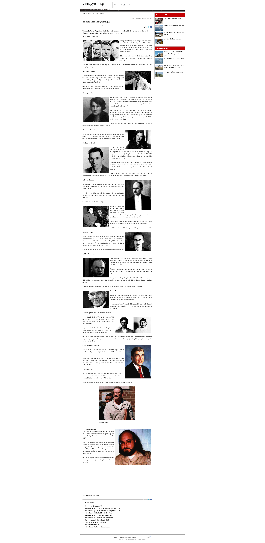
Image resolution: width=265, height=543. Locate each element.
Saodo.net (141, 537)
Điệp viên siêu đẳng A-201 (93, 524)
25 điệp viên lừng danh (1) (93, 506)
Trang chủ (85, 10)
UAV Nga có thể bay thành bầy (172, 39)
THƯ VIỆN (170, 10)
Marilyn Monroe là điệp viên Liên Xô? (97, 520)
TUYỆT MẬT (116, 10)
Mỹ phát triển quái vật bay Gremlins (174, 25)
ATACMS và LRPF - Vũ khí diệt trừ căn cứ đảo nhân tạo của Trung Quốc (173, 53)
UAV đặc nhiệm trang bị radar (172, 18)
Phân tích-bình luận (162, 48)
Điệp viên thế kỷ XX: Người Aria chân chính (99, 517)
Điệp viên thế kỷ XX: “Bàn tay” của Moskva (98, 515)
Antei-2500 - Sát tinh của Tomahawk (174, 72)
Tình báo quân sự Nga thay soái (95, 522)
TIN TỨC (92, 10)
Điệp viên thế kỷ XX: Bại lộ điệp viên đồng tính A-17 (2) (102, 508)
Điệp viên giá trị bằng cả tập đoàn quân (97, 527)
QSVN (162, 10)
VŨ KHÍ (107, 10)
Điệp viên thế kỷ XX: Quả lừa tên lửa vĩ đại (98, 513)
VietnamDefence (88, 31)
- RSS (147, 537)
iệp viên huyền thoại (137, 18)
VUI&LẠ (135, 10)
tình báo (144, 18)
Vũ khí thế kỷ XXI (161, 15)
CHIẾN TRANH (144, 10)
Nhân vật (102, 13)
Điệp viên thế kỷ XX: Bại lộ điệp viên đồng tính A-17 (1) (102, 511)
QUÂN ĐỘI (155, 10)
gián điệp (149, 18)
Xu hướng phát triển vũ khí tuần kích (174, 58)
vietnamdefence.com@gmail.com (128, 537)
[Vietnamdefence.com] (94, 5)
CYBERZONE (126, 10)
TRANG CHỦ (86, 13)
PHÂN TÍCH (100, 10)
